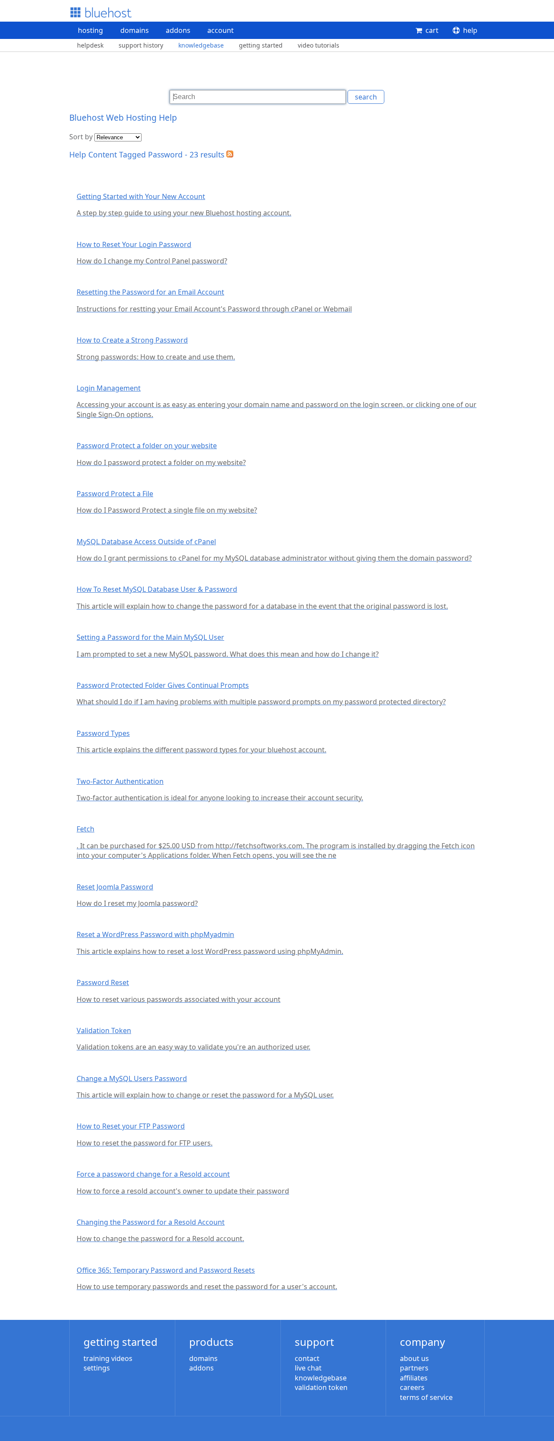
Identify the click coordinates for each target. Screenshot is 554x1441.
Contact (307, 1358)
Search (366, 97)
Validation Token (321, 1387)
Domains (134, 30)
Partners (414, 1368)
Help (470, 30)
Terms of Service (426, 1397)
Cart (431, 30)
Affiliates (414, 1378)
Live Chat (308, 1368)
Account (220, 30)
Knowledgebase (201, 45)
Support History (141, 45)
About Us (414, 1358)
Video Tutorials (318, 45)
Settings (97, 1368)
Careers (412, 1387)
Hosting (90, 30)
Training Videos (108, 1358)
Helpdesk (90, 45)
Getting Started (261, 45)
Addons (178, 30)
